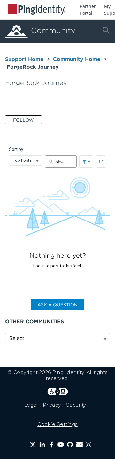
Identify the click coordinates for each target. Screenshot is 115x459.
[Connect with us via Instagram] (88, 444)
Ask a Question (57, 304)
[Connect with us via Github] (69, 444)
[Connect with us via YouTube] (60, 444)
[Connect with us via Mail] (79, 444)
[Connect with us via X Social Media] (32, 444)
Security (76, 405)
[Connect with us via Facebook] (51, 444)
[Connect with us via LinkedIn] (42, 444)
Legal (31, 405)
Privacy (52, 405)
